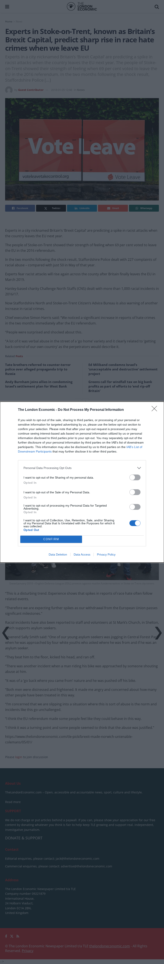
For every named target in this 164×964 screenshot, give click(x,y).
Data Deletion (58, 554)
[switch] (135, 477)
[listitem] (82, 468)
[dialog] (82, 482)
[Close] (156, 410)
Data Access (82, 554)
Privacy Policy (106, 554)
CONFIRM (51, 539)
